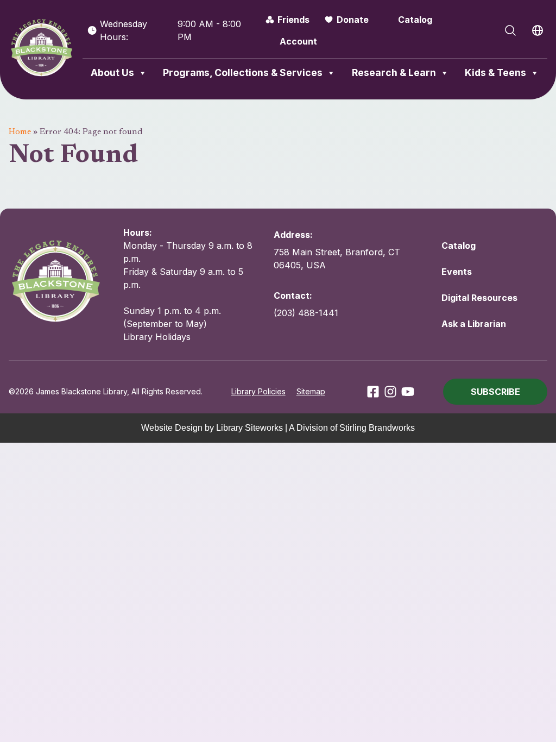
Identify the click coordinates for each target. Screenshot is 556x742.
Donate (353, 19)
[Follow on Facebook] (373, 391)
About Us (112, 72)
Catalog (415, 19)
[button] (495, 392)
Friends (293, 19)
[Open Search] (510, 30)
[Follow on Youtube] (407, 391)
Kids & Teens (495, 72)
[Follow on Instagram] (390, 391)
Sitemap (310, 391)
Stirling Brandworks (377, 427)
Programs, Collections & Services (243, 72)
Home (20, 132)
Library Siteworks (249, 427)
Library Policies (258, 391)
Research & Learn (394, 72)
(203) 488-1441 (306, 312)
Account (298, 41)
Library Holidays (157, 336)
